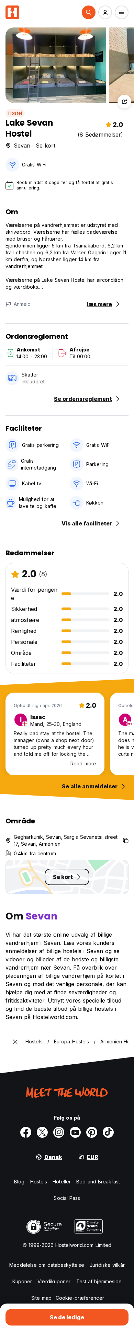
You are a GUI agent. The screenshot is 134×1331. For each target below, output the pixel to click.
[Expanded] (15, 1041)
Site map (41, 1298)
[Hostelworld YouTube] (75, 1132)
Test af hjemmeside (99, 1281)
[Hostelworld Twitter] (42, 1132)
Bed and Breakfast (98, 1181)
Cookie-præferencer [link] (80, 1298)
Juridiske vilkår (107, 1265)
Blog (19, 1181)
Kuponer (22, 1281)
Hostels (38, 1181)
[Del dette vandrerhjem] (124, 101)
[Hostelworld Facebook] (25, 1132)
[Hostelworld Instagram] (58, 1132)
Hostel (15, 113)
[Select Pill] (89, 12)
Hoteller (62, 1181)
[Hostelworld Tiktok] (108, 1132)
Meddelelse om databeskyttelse (46, 1265)
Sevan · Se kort (34, 145)
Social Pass (67, 1198)
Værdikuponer (53, 1281)
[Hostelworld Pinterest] (91, 1132)
